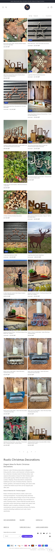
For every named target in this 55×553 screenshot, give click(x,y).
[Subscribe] (19, 536)
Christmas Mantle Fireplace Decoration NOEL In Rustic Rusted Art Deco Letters (39, 442)
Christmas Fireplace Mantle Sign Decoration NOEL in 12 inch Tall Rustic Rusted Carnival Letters (15, 146)
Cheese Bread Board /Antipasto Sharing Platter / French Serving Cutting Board (39, 115)
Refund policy (34, 548)
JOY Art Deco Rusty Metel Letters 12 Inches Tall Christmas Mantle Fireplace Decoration (37, 146)
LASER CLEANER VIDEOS (42, 527)
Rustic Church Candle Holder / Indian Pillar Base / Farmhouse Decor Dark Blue (38, 372)
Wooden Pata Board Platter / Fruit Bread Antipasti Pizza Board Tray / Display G (15, 333)
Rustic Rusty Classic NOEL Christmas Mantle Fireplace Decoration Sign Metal (15, 44)
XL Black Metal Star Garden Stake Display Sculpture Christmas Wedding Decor (14, 294)
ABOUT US (6, 527)
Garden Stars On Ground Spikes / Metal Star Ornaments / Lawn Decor (15, 185)
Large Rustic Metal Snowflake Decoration (36, 74)
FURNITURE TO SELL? (25, 527)
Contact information (41, 549)
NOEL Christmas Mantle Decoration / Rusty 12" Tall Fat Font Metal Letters (39, 216)
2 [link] (27, 451)
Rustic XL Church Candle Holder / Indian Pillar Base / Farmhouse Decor (39, 333)
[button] (3, 7)
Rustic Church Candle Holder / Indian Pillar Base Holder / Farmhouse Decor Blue (15, 411)
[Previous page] (19, 451)
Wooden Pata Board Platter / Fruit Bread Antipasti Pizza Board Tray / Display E (39, 294)
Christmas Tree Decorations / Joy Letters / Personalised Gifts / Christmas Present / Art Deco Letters (15, 442)
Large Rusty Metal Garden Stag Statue (36, 255)
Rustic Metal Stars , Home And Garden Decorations (38, 43)
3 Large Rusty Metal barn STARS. (10, 255)
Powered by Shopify (27, 548)
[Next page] (35, 451)
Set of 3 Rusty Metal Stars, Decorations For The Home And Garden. (15, 107)
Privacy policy (41, 548)
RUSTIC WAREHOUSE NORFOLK (17, 548)
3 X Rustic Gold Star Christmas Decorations (13, 215)
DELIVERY (22, 520)
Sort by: (30, 15)
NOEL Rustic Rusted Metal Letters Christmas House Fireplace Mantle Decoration (14, 75)
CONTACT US (39, 520)
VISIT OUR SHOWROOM (9, 520)
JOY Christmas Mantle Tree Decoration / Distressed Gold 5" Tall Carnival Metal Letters (39, 177)
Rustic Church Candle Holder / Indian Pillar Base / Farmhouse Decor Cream (14, 372)
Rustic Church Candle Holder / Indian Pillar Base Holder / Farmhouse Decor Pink (39, 411)
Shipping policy (33, 549)
